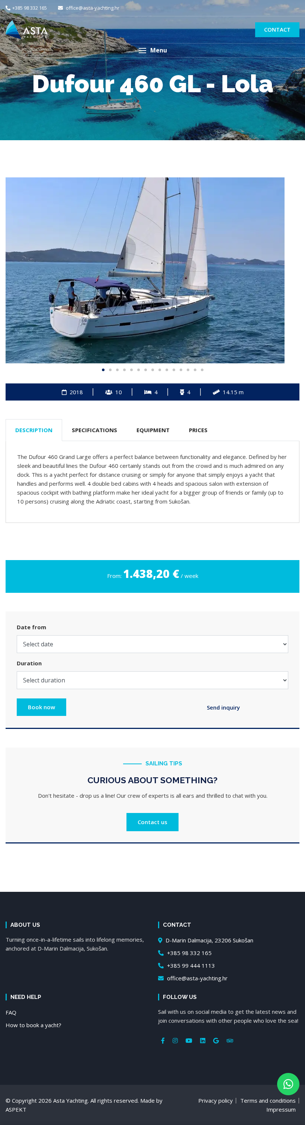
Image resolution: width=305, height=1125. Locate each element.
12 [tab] (181, 370)
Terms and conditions (268, 1100)
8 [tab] (152, 370)
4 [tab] (124, 370)
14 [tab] (195, 370)
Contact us (152, 822)
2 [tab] (110, 370)
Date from (31, 627)
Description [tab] (33, 430)
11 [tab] (174, 370)
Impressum (281, 1109)
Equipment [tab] (153, 430)
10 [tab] (167, 370)
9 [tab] (159, 370)
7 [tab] (145, 370)
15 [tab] (202, 370)
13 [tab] (188, 370)
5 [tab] (131, 370)
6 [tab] (138, 370)
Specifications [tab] (94, 430)
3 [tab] (117, 370)
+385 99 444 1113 (190, 965)
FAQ (11, 1012)
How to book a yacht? (33, 1025)
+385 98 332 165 (29, 7)
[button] (152, 50)
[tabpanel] (152, 270)
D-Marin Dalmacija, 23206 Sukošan (208, 940)
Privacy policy (215, 1100)
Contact (277, 29)
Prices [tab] (198, 430)
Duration (29, 663)
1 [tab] (103, 370)
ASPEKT (16, 1109)
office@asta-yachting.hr (92, 7)
